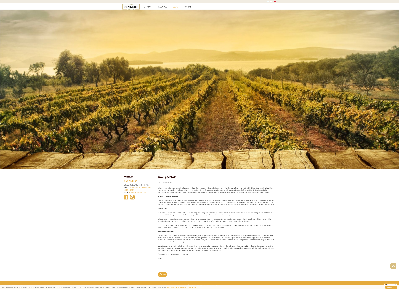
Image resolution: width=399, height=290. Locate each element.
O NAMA (147, 7)
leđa (164, 275)
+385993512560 (146, 187)
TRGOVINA (162, 7)
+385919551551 (129, 190)
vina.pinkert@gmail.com (137, 192)
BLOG (175, 7)
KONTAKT (188, 7)
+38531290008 (135, 187)
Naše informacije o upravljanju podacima (181, 287)
